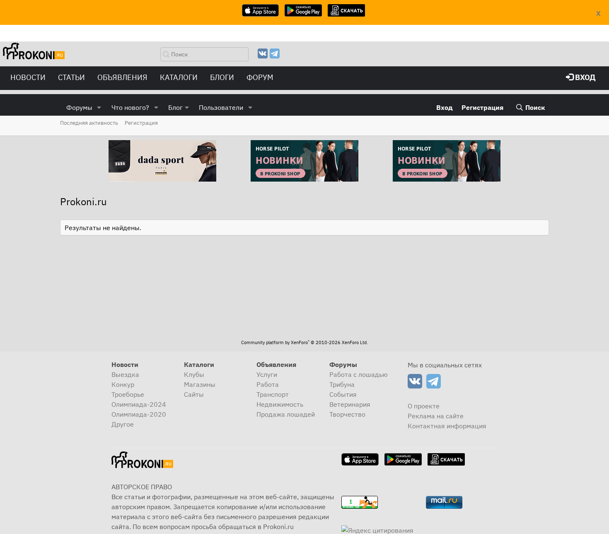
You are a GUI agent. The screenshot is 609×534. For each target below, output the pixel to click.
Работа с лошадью (358, 374)
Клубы (194, 374)
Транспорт (272, 394)
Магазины (199, 384)
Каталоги (179, 77)
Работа (267, 384)
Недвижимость (279, 404)
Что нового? (130, 107)
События (343, 394)
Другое (122, 424)
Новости (28, 77)
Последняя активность (89, 122)
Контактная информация (447, 426)
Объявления (122, 77)
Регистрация (141, 122)
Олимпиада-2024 (138, 404)
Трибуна (342, 384)
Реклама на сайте (436, 416)
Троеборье (127, 394)
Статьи (71, 77)
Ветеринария (349, 404)
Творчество (347, 414)
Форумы (79, 107)
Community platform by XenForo (304, 342)
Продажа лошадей (285, 414)
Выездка (125, 374)
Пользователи (221, 107)
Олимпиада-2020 (138, 414)
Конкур (122, 384)
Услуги (266, 374)
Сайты (194, 394)
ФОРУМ (260, 77)
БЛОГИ (222, 77)
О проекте (424, 406)
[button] (99, 107)
